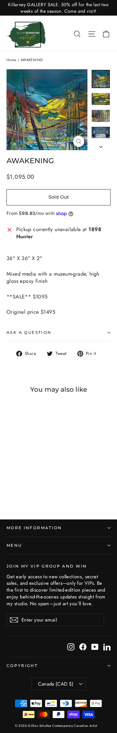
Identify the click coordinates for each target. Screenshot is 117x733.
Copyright (22, 665)
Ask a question (29, 332)
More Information (34, 528)
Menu (14, 545)
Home (11, 59)
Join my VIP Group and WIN (46, 566)
